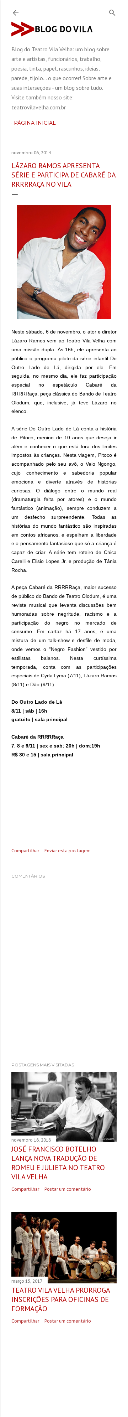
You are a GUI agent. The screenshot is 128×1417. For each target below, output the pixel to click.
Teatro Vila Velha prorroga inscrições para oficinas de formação (60, 1299)
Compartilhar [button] (25, 850)
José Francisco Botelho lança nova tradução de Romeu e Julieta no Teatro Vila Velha (58, 1162)
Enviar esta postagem (67, 850)
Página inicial (35, 123)
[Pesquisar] (112, 11)
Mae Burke (86, 1379)
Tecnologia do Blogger (69, 1366)
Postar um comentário (67, 1189)
